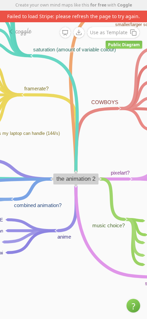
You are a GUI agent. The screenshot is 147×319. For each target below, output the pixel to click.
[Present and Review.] (65, 32)
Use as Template (109, 32)
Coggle (124, 5)
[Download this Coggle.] (79, 32)
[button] (133, 305)
